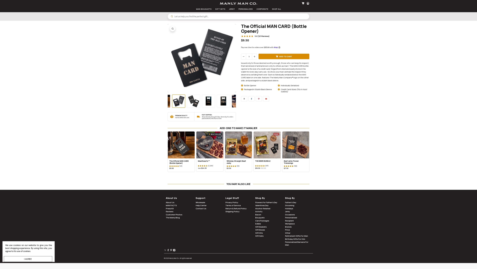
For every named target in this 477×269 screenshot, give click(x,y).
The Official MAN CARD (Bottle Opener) (179, 162)
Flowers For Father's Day (266, 202)
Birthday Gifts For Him (295, 239)
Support (200, 198)
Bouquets (259, 217)
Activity (258, 211)
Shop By (260, 198)
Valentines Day (261, 205)
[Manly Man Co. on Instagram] (174, 251)
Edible (258, 223)
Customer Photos (174, 214)
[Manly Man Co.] (238, 3)
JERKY (232, 9)
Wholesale (200, 202)
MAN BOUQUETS (204, 9)
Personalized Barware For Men (296, 243)
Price (287, 230)
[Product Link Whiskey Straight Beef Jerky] (238, 145)
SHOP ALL (276, 9)
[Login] (307, 3)
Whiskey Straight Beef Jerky (236, 162)
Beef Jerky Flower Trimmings (291, 162)
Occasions (290, 214)
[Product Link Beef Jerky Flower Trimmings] (295, 145)
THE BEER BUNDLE (262, 161)
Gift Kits (259, 233)
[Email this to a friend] (266, 98)
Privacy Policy (231, 202)
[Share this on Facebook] (251, 98)
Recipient (289, 220)
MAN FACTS (171, 205)
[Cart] (303, 3)
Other (287, 233)
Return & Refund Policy (235, 208)
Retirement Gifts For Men (296, 236)
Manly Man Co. (174, 258)
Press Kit (170, 208)
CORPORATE (262, 9)
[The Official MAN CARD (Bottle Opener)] (202, 58)
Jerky (287, 211)
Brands (288, 227)
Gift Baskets (261, 227)
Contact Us (201, 208)
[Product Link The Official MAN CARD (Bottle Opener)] (181, 145)
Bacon (258, 214)
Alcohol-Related (262, 208)
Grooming (289, 205)
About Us (171, 198)
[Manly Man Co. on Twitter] (165, 251)
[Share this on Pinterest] (259, 98)
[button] (174, 166)
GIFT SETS (220, 9)
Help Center (201, 205)
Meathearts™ (204, 161)
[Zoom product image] (172, 28)
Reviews (169, 211)
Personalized (291, 217)
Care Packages (262, 220)
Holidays (289, 208)
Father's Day (290, 202)
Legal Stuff (232, 198)
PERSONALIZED (245, 9)
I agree (28, 259)
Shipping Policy (232, 211)
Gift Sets (259, 236)
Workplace (290, 223)
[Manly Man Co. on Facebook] (168, 251)
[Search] (172, 16)
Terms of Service (233, 205)
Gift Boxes (260, 230)
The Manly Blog (173, 217)
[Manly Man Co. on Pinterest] (171, 251)
